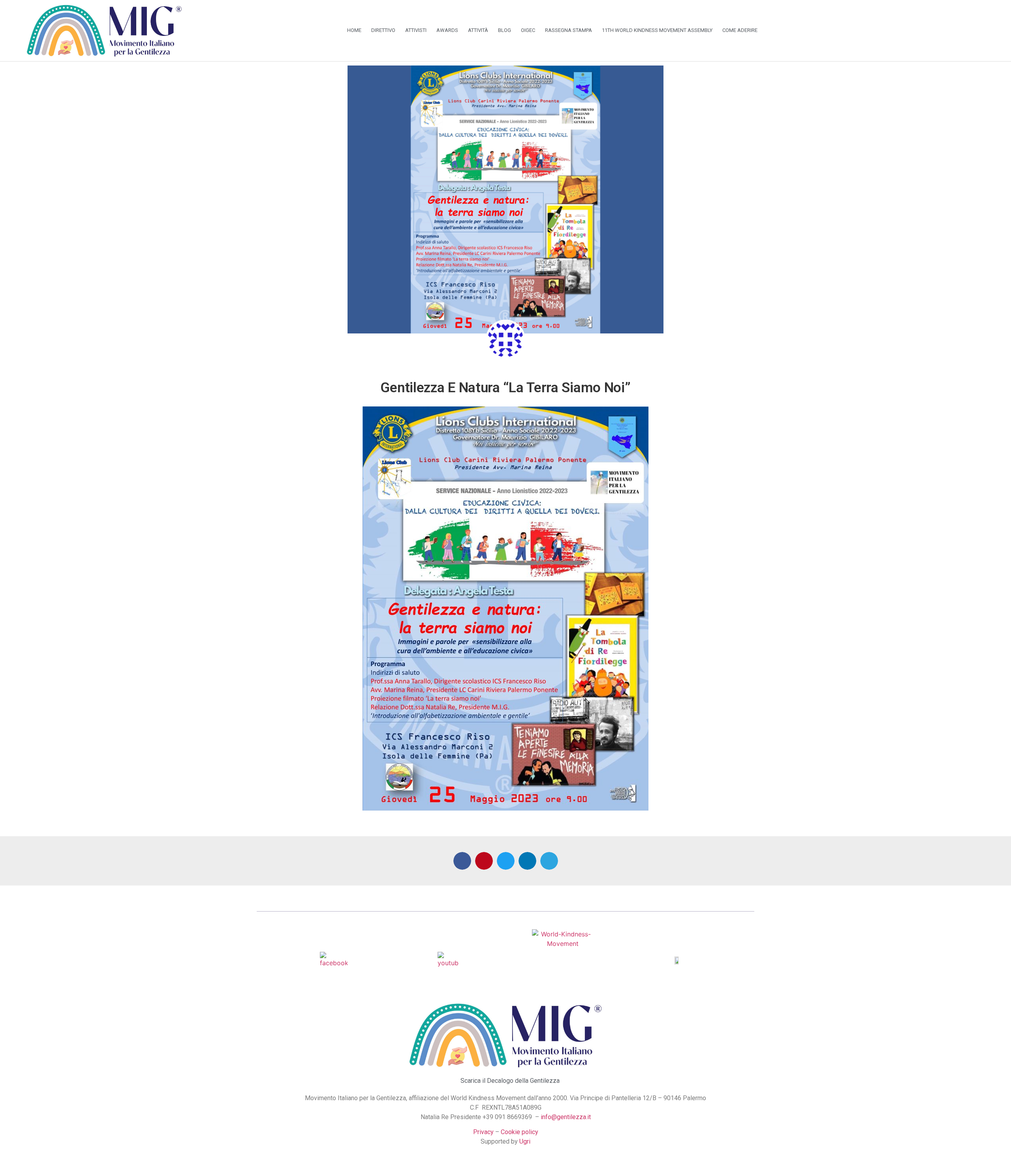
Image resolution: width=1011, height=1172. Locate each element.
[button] (462, 861)
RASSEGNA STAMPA (568, 30)
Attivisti (416, 30)
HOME (354, 30)
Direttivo (383, 30)
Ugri (524, 1141)
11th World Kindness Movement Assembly (657, 30)
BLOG (504, 30)
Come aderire (739, 30)
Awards (447, 30)
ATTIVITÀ (478, 30)
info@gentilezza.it (566, 1117)
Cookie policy (519, 1132)
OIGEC (528, 30)
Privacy (483, 1132)
